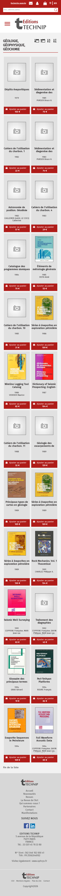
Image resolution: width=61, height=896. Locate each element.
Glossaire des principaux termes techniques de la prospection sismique (17, 680)
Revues (29, 797)
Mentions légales (23, 881)
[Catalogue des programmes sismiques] (17, 249)
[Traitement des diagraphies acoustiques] (44, 602)
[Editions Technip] (30, 875)
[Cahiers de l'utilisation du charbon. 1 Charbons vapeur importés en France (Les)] (17, 131)
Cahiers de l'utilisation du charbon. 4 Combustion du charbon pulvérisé (44, 209)
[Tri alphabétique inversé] (55, 41)
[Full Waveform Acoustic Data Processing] (44, 720)
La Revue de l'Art (29, 800)
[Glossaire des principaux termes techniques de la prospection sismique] (17, 661)
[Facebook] (26, 826)
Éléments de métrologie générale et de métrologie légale (44, 268)
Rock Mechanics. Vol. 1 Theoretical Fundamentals (44, 562)
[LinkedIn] (32, 826)
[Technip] (30, 28)
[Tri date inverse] (43, 41)
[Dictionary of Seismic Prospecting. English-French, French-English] (44, 367)
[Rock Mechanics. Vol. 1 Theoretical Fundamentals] (44, 544)
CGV (12, 881)
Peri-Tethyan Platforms (44, 680)
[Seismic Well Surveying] (17, 602)
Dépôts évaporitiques (17, 89)
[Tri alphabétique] (49, 41)
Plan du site (36, 881)
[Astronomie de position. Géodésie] (17, 190)
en (55, 3)
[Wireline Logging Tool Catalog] (17, 367)
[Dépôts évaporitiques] (17, 72)
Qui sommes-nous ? (29, 803)
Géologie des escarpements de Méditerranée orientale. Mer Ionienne (44, 445)
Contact (29, 809)
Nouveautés (29, 794)
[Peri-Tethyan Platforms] (44, 661)
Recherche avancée (18, 3)
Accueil (29, 790)
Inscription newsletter (31, 3)
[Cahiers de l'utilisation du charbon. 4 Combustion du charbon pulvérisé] (44, 190)
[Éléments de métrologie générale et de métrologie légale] (44, 249)
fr (50, 3)
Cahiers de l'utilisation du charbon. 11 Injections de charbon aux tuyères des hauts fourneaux (17, 445)
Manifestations (29, 813)
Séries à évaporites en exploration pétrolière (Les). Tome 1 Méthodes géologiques (44, 327)
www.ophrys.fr (39, 861)
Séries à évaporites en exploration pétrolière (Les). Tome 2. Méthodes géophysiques (17, 562)
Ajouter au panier (17, 110)
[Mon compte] (38, 3)
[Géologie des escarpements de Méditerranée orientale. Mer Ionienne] (44, 426)
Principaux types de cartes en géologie (17, 503)
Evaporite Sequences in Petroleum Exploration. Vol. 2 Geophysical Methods (17, 739)
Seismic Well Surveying (17, 620)
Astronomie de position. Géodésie (16, 209)
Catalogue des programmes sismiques (17, 268)
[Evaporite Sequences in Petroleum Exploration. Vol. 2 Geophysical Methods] (17, 720)
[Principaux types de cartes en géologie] (17, 485)
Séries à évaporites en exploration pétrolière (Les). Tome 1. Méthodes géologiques (44, 503)
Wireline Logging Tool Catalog (17, 386)
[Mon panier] (45, 4)
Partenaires (29, 806)
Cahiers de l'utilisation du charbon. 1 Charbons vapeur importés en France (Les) (17, 150)
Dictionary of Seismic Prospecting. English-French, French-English (44, 386)
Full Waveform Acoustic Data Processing (44, 739)
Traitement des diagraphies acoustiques (44, 621)
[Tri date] (37, 41)
